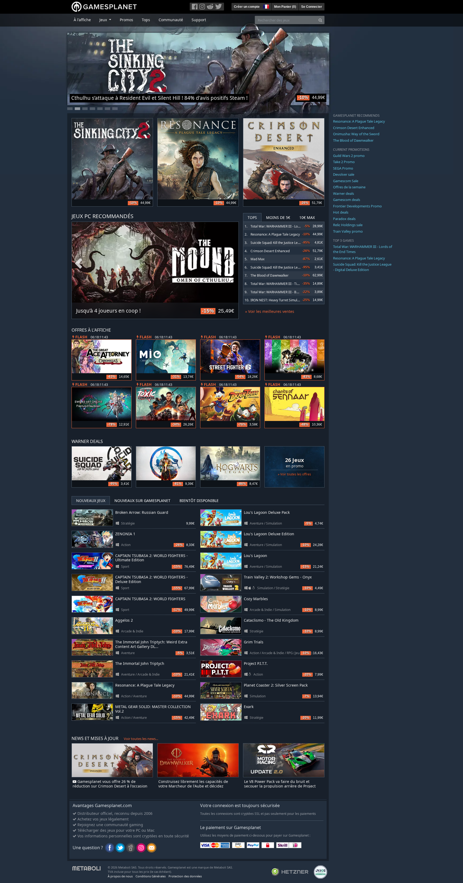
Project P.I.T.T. (256, 663)
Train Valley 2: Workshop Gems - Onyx (278, 577)
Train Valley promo (348, 231)
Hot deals (340, 212)
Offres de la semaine (349, 187)
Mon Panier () (285, 7)
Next (231, 263)
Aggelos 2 (124, 620)
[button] (265, 6)
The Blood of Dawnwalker (270, 275)
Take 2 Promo (344, 161)
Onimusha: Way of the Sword (356, 133)
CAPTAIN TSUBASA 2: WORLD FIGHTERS (150, 598)
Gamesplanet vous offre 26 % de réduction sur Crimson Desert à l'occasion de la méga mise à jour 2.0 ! (110, 786)
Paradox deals (344, 218)
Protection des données (185, 876)
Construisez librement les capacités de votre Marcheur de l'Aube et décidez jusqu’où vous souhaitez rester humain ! (194, 786)
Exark (248, 706)
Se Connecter (311, 7)
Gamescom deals (346, 199)
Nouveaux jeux (90, 500)
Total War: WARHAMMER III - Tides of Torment (285, 284)
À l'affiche (82, 19)
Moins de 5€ (278, 217)
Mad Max (257, 259)
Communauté (171, 19)
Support (199, 19)
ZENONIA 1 (125, 533)
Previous (78, 263)
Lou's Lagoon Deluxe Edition (269, 533)
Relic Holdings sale (348, 224)
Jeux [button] (103, 19)
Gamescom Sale (345, 180)
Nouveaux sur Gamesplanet (142, 500)
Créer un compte (247, 7)
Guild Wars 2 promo (349, 155)
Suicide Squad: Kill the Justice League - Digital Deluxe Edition (295, 243)
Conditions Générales (151, 876)
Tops (146, 19)
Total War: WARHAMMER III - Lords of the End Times (289, 226)
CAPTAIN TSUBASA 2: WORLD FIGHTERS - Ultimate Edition (151, 558)
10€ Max (307, 217)
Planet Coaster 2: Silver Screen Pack (276, 685)
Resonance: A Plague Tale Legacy (275, 234)
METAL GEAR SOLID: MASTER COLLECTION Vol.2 (153, 709)
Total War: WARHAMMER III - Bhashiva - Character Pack (292, 292)
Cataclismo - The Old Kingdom (271, 620)
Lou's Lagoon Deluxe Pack (267, 512)
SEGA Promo (343, 168)
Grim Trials (253, 641)
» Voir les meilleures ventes (269, 311)
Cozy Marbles (256, 598)
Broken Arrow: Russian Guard (141, 512)
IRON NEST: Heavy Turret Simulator (277, 300)
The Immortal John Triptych (139, 663)
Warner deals (343, 193)
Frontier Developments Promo (357, 206)
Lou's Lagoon (255, 555)
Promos (126, 19)
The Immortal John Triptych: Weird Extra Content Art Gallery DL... (151, 644)
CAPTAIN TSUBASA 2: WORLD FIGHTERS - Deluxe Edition (151, 579)
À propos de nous (120, 876)
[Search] (320, 20)
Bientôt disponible (199, 500)
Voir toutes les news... (141, 738)
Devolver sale (343, 174)
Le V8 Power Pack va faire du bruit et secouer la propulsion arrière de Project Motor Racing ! (280, 786)
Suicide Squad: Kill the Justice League (278, 267)
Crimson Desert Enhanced (270, 251)
